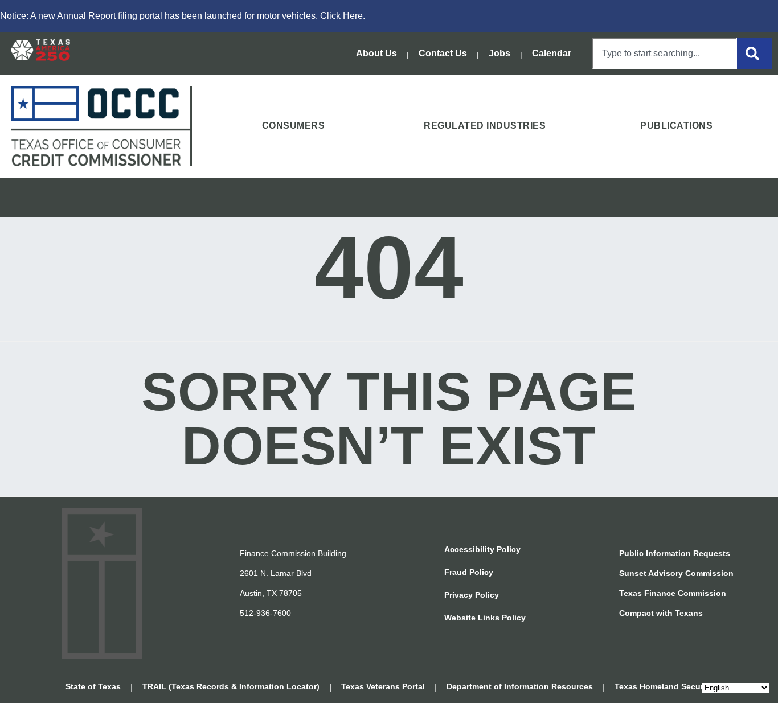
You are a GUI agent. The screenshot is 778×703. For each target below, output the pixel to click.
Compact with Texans (661, 613)
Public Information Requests (674, 553)
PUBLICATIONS (676, 125)
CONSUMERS (293, 125)
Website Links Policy (485, 617)
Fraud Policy (468, 572)
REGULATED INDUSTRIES (485, 125)
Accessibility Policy (482, 549)
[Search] (754, 53)
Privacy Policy (471, 594)
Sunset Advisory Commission (676, 573)
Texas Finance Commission (672, 593)
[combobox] (664, 53)
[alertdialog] (389, 16)
